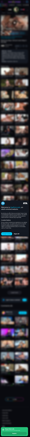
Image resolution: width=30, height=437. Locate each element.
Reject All (16, 234)
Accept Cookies (6, 234)
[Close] (26, 428)
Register (14, 433)
